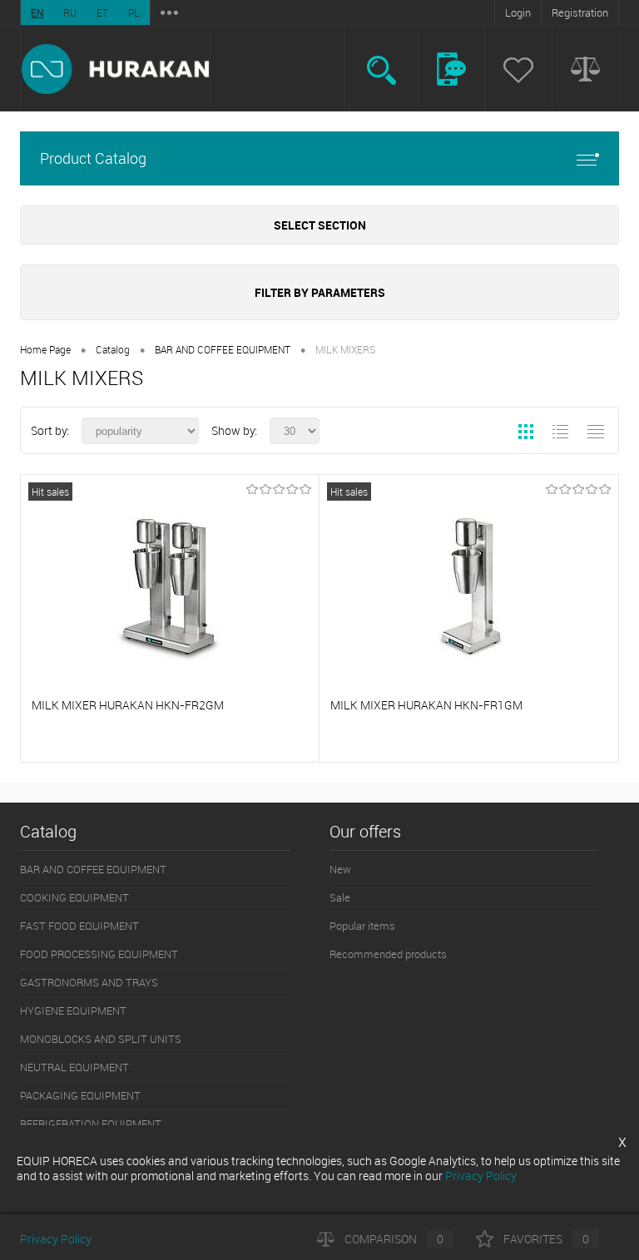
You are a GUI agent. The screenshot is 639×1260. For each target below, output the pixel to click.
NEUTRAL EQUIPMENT (74, 1067)
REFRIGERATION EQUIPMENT (90, 1123)
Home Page (45, 349)
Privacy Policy (56, 1239)
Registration (580, 12)
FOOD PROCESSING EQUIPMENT (99, 953)
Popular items (362, 925)
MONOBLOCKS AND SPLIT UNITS (100, 1038)
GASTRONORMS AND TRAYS (89, 982)
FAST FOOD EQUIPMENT (79, 925)
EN (37, 12)
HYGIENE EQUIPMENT (73, 1010)
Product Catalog (93, 158)
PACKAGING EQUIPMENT (80, 1095)
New (340, 869)
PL (134, 12)
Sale (339, 897)
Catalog (113, 349)
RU (70, 12)
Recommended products (388, 953)
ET (102, 12)
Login (518, 12)
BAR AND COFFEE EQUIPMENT (222, 349)
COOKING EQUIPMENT (74, 897)
